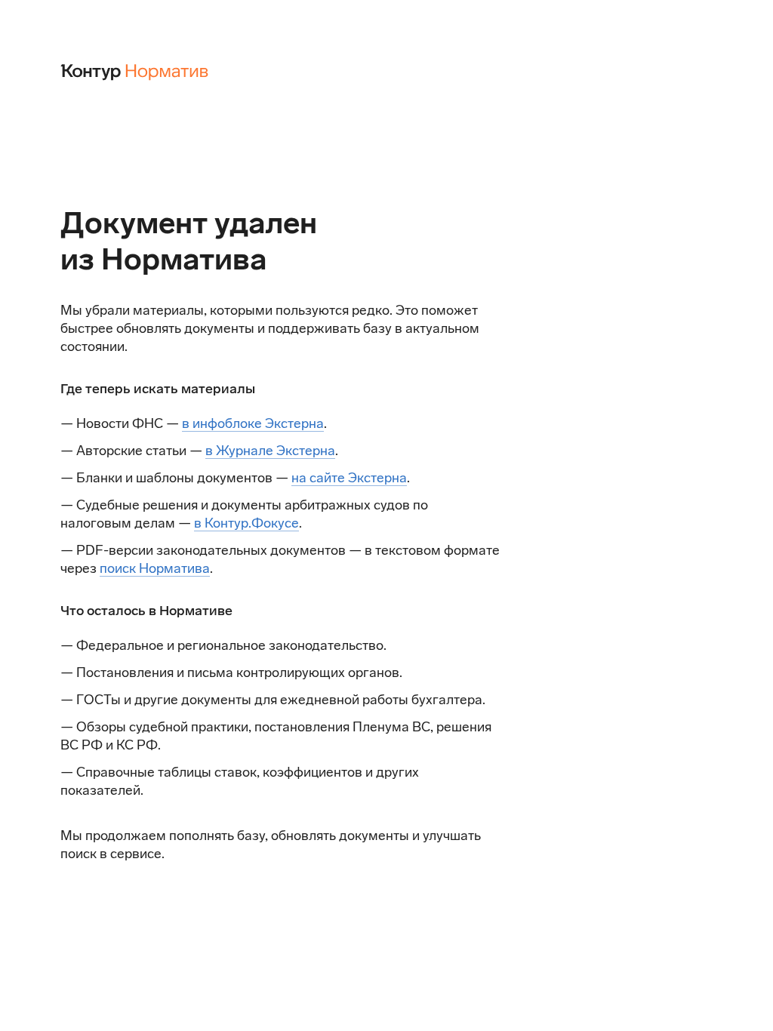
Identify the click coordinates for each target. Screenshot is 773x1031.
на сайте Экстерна (349, 477)
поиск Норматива (155, 568)
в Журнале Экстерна (270, 450)
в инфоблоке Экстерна (253, 423)
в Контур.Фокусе (246, 523)
